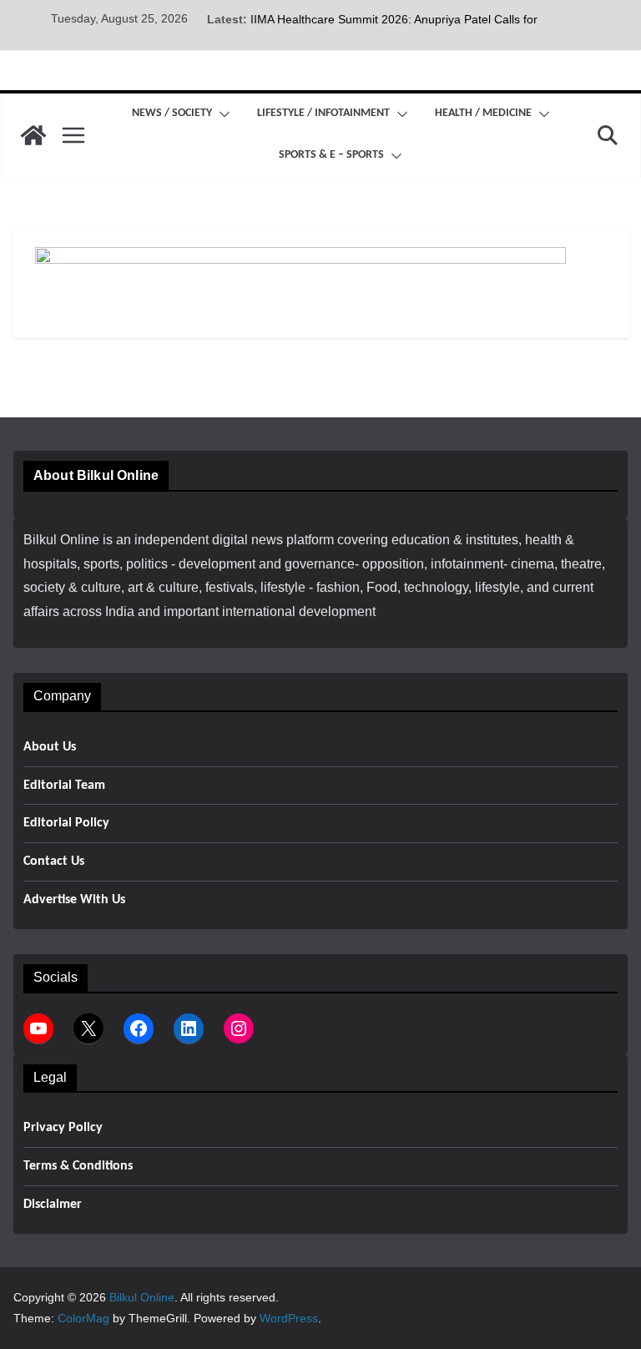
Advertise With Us (74, 900)
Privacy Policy (63, 1127)
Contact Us (53, 861)
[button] (221, 114)
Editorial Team (64, 785)
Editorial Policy (66, 823)
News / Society (172, 113)
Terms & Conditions (78, 1166)
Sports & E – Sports (331, 155)
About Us (49, 747)
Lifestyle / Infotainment (323, 113)
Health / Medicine (483, 113)
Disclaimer (52, 1204)
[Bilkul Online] (33, 135)
